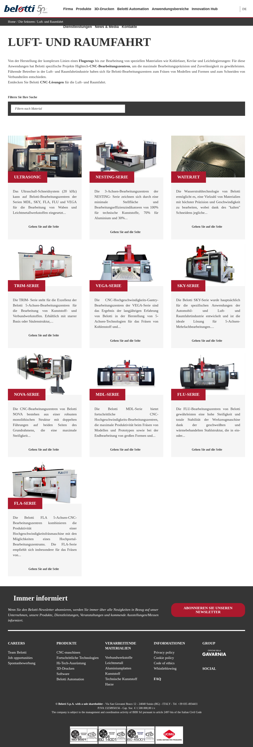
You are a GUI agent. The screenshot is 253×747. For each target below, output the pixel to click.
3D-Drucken (104, 9)
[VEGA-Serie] (126, 265)
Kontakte (129, 27)
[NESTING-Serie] (126, 156)
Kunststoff (112, 674)
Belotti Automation (133, 9)
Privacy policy (164, 652)
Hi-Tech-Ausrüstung (71, 663)
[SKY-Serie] (208, 265)
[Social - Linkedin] (235, 679)
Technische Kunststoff (121, 679)
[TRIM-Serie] (45, 265)
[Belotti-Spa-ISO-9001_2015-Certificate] (84, 735)
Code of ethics (164, 663)
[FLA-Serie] (45, 483)
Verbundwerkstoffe (118, 657)
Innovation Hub (205, 9)
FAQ (157, 679)
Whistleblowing (165, 668)
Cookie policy (164, 658)
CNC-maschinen (68, 652)
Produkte (83, 9)
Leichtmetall (114, 663)
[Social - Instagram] (243, 679)
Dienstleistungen (77, 27)
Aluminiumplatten (118, 668)
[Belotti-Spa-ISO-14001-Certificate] (112, 735)
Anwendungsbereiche (170, 9)
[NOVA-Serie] (45, 374)
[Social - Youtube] (227, 679)
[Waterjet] (208, 156)
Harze (109, 684)
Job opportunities (20, 658)
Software (63, 674)
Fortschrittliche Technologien (78, 658)
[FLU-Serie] (208, 374)
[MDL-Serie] (126, 374)
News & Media (107, 27)
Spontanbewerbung (21, 663)
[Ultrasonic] (45, 156)
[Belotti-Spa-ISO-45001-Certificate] (141, 735)
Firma (68, 9)
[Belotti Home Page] (25, 8)
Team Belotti (17, 652)
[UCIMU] (169, 735)
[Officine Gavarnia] (214, 653)
